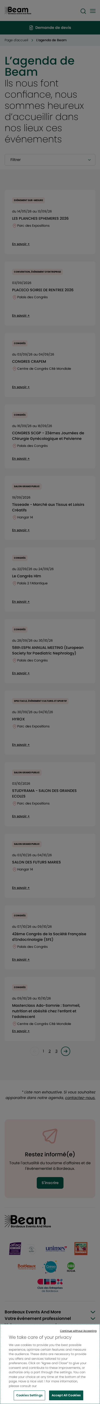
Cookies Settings (29, 1395)
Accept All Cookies (66, 1395)
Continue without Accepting (78, 1331)
